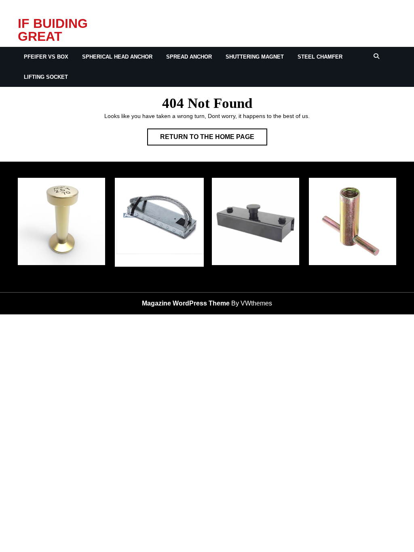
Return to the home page (213, 139)
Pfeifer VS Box (46, 57)
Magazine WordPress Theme (186, 303)
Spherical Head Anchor (117, 57)
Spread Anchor (189, 57)
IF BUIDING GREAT (53, 30)
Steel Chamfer (320, 57)
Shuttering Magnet (255, 57)
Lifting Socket (46, 77)
